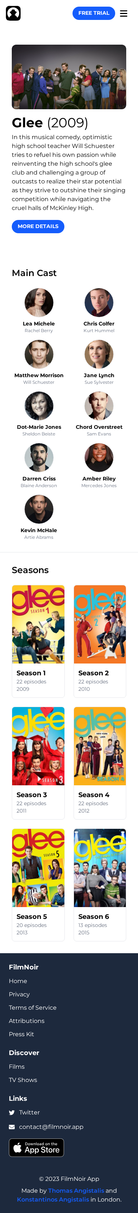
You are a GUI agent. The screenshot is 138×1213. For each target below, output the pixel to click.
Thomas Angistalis (76, 1190)
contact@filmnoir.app (51, 1126)
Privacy (19, 994)
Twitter (29, 1112)
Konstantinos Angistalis (53, 1199)
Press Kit (21, 1034)
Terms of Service (33, 1007)
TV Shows (23, 1079)
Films (17, 1066)
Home (18, 981)
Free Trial (93, 13)
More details (38, 226)
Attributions (27, 1020)
